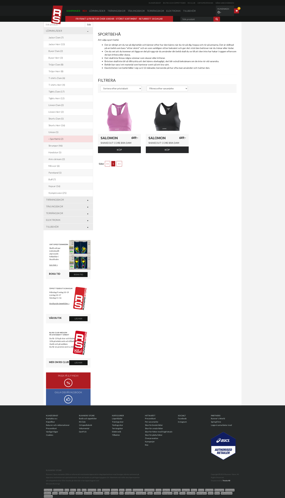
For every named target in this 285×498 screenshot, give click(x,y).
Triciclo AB (226, 481)
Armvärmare (58, 490)
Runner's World (218, 418)
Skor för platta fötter (153, 435)
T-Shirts (182, 493)
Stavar (107, 493)
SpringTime (216, 422)
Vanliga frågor (52, 431)
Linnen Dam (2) (56, 105)
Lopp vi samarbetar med (221, 425)
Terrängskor (155, 10)
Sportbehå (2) (56, 138)
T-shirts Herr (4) (56, 84)
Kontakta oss (51, 418)
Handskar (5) (54, 152)
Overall (201, 490)
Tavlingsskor (129, 493)
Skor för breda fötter (154, 425)
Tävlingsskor (136, 10)
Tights (150, 493)
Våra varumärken (224, 3)
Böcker (73, 490)
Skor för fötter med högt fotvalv (158, 431)
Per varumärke (151, 422)
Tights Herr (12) (56, 98)
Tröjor (176, 493)
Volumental (84, 428)
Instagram (182, 422)
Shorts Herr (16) (56, 125)
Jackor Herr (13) (56, 44)
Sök (89, 24)
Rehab (54, 493)
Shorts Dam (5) (56, 118)
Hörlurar (114, 490)
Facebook (182, 418)
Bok (78, 490)
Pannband (209, 490)
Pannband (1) (55, 172)
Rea (84, 10)
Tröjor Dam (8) (55, 64)
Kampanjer (73, 10)
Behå (67, 490)
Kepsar (128, 490)
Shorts (71, 493)
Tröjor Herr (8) (55, 71)
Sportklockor (98, 493)
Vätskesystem (226, 493)
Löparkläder (97, 10)
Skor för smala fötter (154, 428)
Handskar (106, 490)
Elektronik (173, 10)
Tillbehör (189, 10)
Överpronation (151, 438)
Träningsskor (116, 10)
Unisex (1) (53, 132)
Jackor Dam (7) (55, 37)
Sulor (121, 493)
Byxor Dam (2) (55, 51)
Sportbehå (88, 493)
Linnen (158, 490)
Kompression (138, 490)
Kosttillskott (149, 490)
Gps (99, 490)
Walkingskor (201, 493)
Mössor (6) (54, 165)
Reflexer (47, 493)
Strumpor (114, 493)
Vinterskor (48, 496)
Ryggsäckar (63, 493)
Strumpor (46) (55, 145)
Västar (217, 493)
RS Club (191, 3)
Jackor (121, 490)
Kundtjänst (155, 3)
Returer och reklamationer (58, 425)
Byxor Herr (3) (55, 57)
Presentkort (51, 428)
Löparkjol (166, 490)
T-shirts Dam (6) (56, 78)
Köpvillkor (50, 422)
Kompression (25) (57, 192)
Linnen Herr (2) (56, 111)
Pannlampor (219, 490)
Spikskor (79, 493)
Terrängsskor (141, 493)
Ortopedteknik (205, 3)
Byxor (84, 490)
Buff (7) (52, 179)
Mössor (194, 490)
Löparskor (186, 490)
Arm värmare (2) (56, 159)
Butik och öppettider (174, 3)
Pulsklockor (229, 490)
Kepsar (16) (54, 186)
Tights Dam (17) (56, 91)
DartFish (83, 431)
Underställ (191, 493)
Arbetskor (48, 490)
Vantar (210, 493)
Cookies (49, 435)
